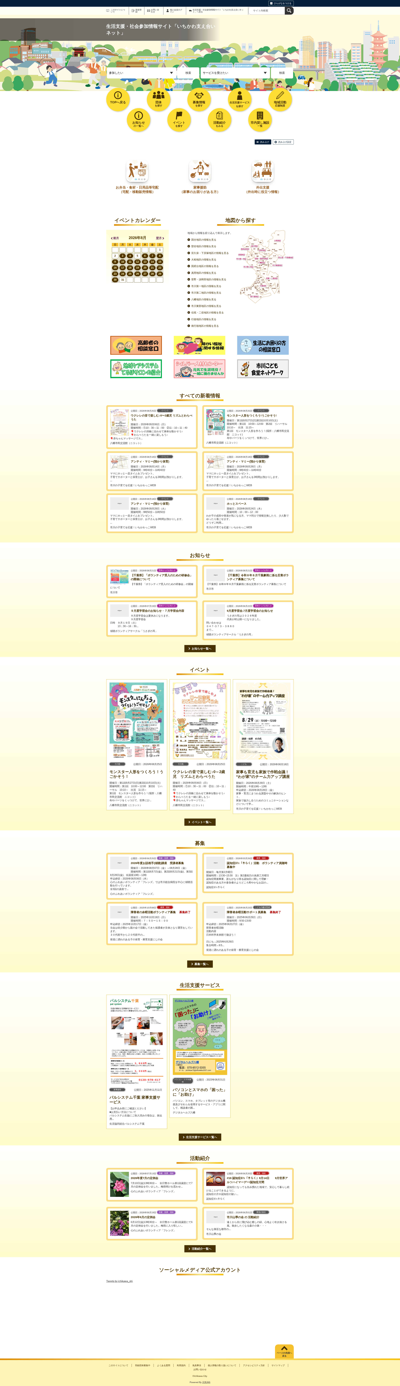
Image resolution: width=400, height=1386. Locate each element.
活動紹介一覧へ (201, 1248)
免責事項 (196, 1365)
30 (115, 279)
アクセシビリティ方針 (254, 1365)
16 (115, 267)
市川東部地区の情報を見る (206, 306)
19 (137, 267)
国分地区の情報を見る (203, 239)
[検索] (289, 11)
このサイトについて (118, 11)
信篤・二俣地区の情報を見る (207, 312)
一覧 (260, 124)
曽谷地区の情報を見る (203, 246)
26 (137, 273)
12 (137, 261)
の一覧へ (138, 124)
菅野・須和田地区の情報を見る (208, 279)
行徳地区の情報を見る (203, 319)
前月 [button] (116, 238)
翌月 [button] (159, 238)
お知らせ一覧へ (201, 648)
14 (152, 261)
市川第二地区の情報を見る (206, 292)
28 (152, 273)
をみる (219, 124)
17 (122, 267)
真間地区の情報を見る (203, 273)
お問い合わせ (155, 11)
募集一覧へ (202, 964)
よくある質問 (163, 1365)
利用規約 (181, 1365)
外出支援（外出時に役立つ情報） (263, 189)
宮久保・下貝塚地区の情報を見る (210, 253)
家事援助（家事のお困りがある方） (200, 189)
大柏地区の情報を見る (203, 259)
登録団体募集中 (142, 1365)
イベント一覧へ (201, 822)
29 (159, 273)
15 (159, 261)
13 (145, 261)
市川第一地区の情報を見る (206, 286)
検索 (188, 72)
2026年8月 (137, 238)
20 (145, 267)
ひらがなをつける (282, 3)
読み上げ (264, 142)
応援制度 (280, 104)
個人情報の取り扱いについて (222, 1365)
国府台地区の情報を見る (205, 266)
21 (152, 267)
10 (122, 261)
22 (159, 267)
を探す (158, 104)
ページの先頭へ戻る (284, 1354)
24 (122, 273)
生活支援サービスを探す (240, 104)
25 (130, 273)
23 (115, 273)
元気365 (206, 1382)
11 (130, 261)
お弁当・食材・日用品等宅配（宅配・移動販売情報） (137, 189)
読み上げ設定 (284, 142)
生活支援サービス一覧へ (201, 1137)
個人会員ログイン (176, 11)
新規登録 (138, 11)
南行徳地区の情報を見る (205, 326)
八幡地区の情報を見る (203, 299)
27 (145, 273)
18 (130, 267)
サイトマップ (278, 1365)
